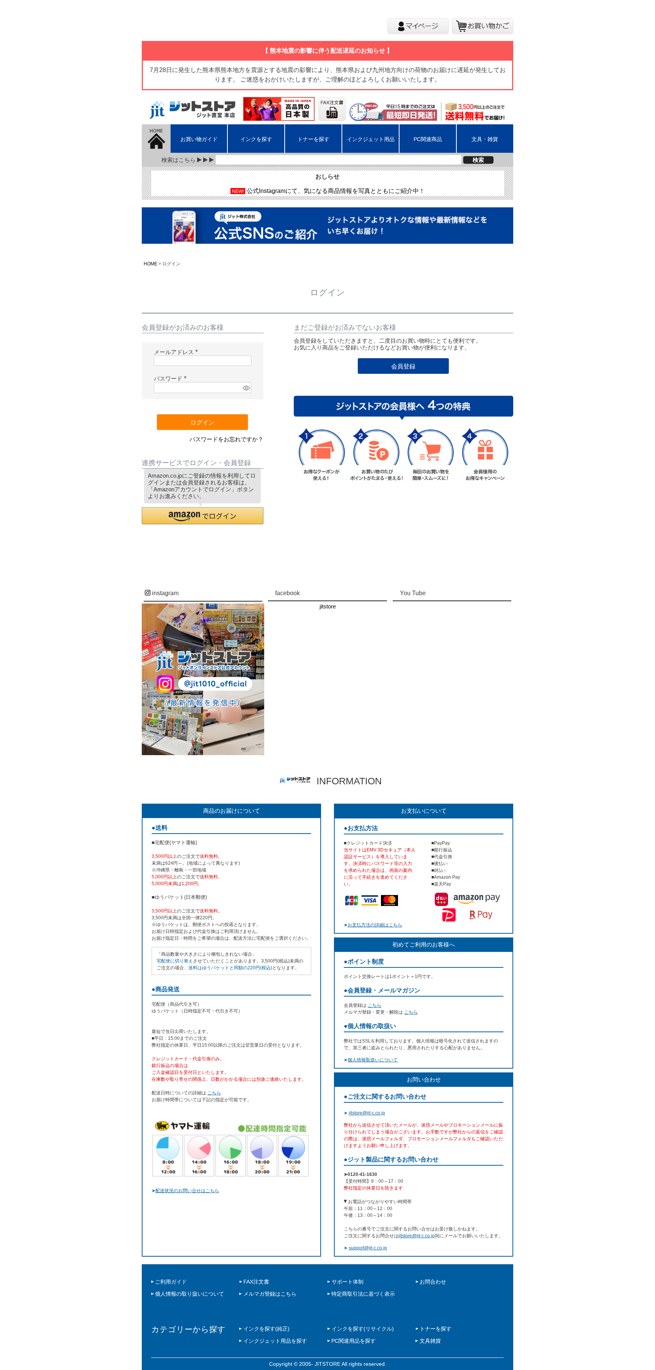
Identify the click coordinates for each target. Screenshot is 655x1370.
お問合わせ (433, 1282)
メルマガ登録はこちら (269, 1294)
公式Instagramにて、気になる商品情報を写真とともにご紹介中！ (336, 191)
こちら (214, 1093)
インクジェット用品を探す (275, 1341)
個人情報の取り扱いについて (189, 1294)
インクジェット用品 (371, 139)
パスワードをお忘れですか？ (226, 439)
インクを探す (256, 139)
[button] (202, 515)
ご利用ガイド (171, 1282)
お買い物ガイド (199, 139)
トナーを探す (313, 139)
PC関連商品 (428, 139)
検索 (478, 160)
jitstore (328, 606)
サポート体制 (348, 1282)
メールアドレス (177, 352)
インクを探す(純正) (266, 1329)
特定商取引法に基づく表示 (363, 1294)
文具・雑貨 (485, 139)
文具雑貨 (430, 1341)
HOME (150, 263)
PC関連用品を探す (353, 1341)
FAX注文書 (256, 1282)
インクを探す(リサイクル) (363, 1329)
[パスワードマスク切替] (246, 387)
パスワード (172, 378)
